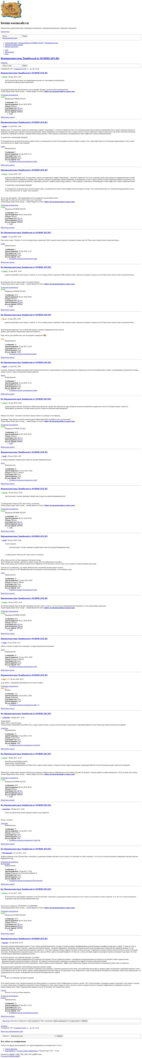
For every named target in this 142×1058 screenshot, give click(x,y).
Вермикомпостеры (51, 43)
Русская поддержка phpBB (10, 1056)
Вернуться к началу (8, 117)
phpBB (11, 1054)
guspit (4, 126)
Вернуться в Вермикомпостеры (12, 1031)
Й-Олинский (7, 853)
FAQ (6, 50)
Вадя (4, 319)
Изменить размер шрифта (14, 45)
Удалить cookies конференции (27, 1051)
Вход (7, 54)
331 (18, 108)
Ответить (4, 63)
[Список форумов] (11, 18)
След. (8, 1021)
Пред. (4, 1021)
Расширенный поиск (9, 38)
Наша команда (10, 1051)
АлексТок (6, 717)
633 (19, 110)
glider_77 (5, 679)
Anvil (4, 456)
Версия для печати (11, 47)
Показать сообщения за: (19, 1021)
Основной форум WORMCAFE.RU (31, 43)
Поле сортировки (47, 1021)
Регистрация (9, 52)
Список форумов (11, 43)
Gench (4, 77)
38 (18, 1009)
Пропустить (5, 32)
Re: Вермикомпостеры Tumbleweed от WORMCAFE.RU (26, 232)
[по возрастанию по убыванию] (78, 1021)
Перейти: (5, 1036)
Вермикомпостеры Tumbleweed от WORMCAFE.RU (30, 58)
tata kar (5, 943)
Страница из (19, 69)
